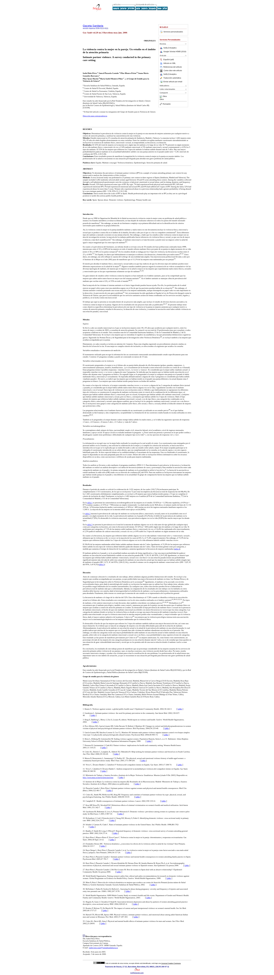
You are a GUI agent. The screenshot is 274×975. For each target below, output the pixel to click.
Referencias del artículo (172, 67)
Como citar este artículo (173, 71)
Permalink (167, 104)
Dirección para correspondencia (95, 116)
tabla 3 (89, 524)
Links (180, 709)
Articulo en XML (169, 63)
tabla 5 (101, 564)
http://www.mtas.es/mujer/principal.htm (98, 777)
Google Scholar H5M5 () (174, 52)
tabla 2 (87, 514)
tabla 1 (89, 503)
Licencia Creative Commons (171, 963)
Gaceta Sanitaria (93, 25)
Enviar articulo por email (172, 82)
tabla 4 (177, 549)
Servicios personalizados (173, 32)
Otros (165, 96)
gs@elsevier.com (137, 973)
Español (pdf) (168, 60)
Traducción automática (172, 78)
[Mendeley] (161, 96)
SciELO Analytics (170, 48)
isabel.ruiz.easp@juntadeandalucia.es (103, 948)
